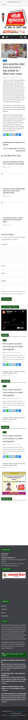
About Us (3, 606)
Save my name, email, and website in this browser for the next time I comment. (13, 293)
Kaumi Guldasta (18, 77)
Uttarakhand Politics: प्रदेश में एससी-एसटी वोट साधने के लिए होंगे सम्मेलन (13, 220)
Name (3, 266)
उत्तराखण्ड (4, 60)
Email (3, 273)
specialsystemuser (17, 352)
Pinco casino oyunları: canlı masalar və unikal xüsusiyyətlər (13, 346)
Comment (4, 244)
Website (3, 281)
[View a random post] (25, 37)
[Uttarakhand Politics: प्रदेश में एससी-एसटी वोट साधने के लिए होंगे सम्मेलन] (14, 203)
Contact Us (4, 609)
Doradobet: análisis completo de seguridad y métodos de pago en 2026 (13, 372)
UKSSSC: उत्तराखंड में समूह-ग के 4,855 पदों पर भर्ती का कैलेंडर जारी (14, 150)
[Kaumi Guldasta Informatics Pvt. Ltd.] (3, 37)
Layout (3, 612)
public (4, 340)
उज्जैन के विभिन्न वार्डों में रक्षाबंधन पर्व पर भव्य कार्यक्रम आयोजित (13, 694)
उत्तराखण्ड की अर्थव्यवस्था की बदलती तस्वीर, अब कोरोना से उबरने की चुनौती (13, 163)
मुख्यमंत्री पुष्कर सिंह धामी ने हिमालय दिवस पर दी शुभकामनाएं (14, 144)
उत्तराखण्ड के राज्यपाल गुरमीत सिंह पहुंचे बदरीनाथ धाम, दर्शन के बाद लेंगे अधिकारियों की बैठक (14, 191)
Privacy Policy (5, 616)
